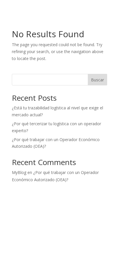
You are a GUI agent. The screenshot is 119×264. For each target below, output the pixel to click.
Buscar (97, 80)
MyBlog (19, 172)
